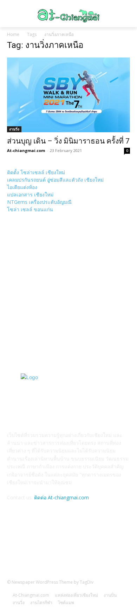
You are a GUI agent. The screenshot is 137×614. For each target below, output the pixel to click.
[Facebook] (68, 547)
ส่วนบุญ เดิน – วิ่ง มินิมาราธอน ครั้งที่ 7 (68, 141)
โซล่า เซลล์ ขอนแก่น (30, 209)
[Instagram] (86, 547)
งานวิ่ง (14, 129)
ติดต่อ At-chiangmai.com (61, 497)
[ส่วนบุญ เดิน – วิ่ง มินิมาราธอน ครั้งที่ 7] (68, 94)
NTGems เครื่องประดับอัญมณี (39, 202)
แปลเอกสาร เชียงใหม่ (30, 194)
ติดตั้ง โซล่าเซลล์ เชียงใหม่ (36, 172)
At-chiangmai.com (26, 150)
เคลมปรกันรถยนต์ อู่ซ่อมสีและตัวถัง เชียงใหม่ (55, 179)
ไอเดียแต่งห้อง (22, 187)
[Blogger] (51, 547)
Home (13, 34)
